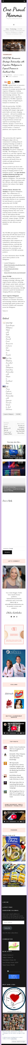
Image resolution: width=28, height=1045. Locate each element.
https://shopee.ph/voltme (11, 269)
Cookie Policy (14, 1038)
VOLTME (18, 414)
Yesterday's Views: (8, 960)
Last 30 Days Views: (9, 962)
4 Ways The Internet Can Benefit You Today (13, 457)
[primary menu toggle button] (14, 24)
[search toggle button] (24, 1)
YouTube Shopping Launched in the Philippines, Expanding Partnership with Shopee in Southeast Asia (9, 370)
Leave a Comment (13, 76)
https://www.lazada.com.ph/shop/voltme (15, 265)
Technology (7, 54)
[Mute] (21, 733)
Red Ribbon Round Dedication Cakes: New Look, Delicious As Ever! (16, 777)
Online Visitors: (7, 955)
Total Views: (6, 965)
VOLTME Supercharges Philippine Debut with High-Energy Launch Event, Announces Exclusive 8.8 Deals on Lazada (10, 339)
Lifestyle (6, 455)
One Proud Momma (14, 12)
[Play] (4, 733)
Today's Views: (7, 957)
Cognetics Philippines (8, 414)
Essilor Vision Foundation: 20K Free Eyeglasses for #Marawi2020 (17, 748)
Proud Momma (8, 75)
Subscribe (7, 928)
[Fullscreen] (23, 733)
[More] (9, 82)
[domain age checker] (14, 971)
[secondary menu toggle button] (3, 1)
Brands (6, 470)
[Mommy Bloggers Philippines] (14, 950)
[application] (14, 728)
